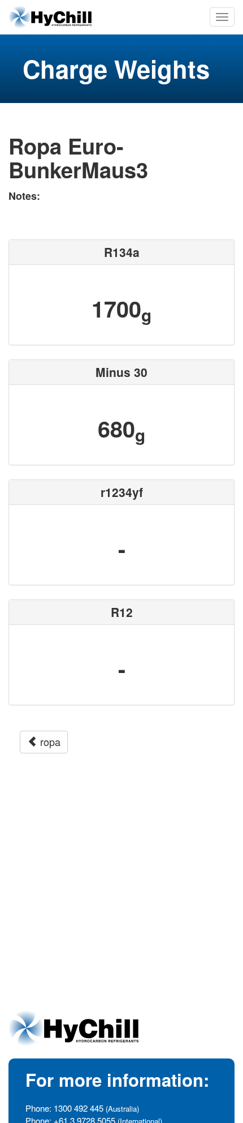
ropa (48, 741)
